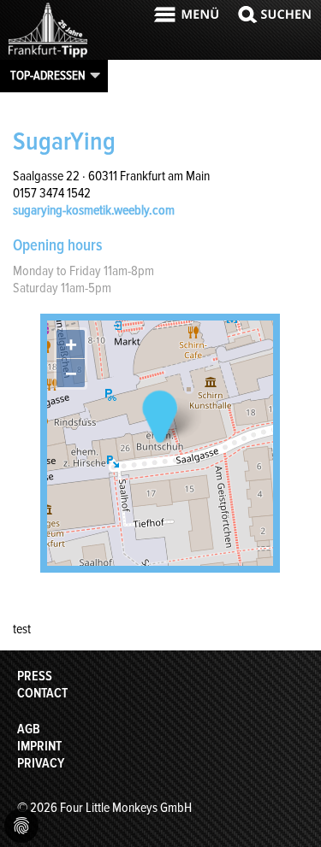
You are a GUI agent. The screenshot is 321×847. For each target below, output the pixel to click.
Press (34, 676)
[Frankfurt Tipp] (48, 55)
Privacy (40, 763)
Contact (42, 693)
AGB (28, 729)
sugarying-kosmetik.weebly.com (94, 210)
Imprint (39, 746)
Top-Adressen (48, 75)
